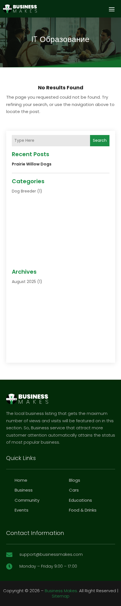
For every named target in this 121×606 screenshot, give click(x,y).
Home (21, 480)
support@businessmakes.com (51, 554)
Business (24, 490)
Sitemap (61, 596)
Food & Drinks (83, 510)
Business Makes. (61, 591)
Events (21, 510)
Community (27, 500)
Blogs (74, 480)
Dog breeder (24, 191)
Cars (74, 490)
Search (100, 140)
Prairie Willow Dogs (31, 164)
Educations (80, 500)
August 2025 (24, 281)
